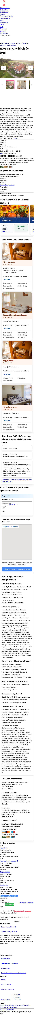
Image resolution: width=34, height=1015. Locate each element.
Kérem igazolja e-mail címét (8, 913)
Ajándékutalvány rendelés (9, 932)
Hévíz (1, 20)
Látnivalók (3, 31)
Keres (2, 191)
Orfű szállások (11, 45)
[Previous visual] (3, 68)
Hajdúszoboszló (5, 18)
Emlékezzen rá (4, 902)
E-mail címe (3, 898)
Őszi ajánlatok (4, 10)
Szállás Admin (5, 958)
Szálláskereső (4, 12)
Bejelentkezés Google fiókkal (9, 896)
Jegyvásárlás (4, 33)
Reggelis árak (6, 496)
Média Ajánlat (5, 968)
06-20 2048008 (6, 984)
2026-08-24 (12, 504)
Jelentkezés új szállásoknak (9, 963)
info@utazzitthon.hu (7, 989)
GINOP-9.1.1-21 (6, 1000)
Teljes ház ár (5, 872)
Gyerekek (3, 189)
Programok (3, 29)
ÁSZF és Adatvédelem (7, 1010)
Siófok (2, 25)
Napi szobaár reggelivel (9, 861)
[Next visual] (30, 68)
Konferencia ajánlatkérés (8, 927)
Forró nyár (4, 885)
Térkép (16, 138)
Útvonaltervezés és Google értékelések (17, 569)
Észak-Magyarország (6, 16)
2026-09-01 (5, 231)
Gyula (1, 27)
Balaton (2, 14)
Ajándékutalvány (5, 8)
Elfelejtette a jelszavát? (26, 903)
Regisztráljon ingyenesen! (22, 911)
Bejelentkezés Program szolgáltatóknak (13, 973)
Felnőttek (7, 185)
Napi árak (3, 848)
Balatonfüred (4, 22)
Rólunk (3, 980)
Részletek (7, 279)
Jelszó (2, 900)
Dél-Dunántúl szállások (8, 43)
